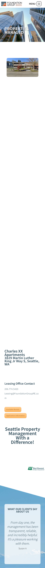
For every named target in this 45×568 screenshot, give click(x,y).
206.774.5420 (11, 388)
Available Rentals (12, 409)
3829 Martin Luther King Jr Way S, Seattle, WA (21, 361)
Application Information (15, 415)
